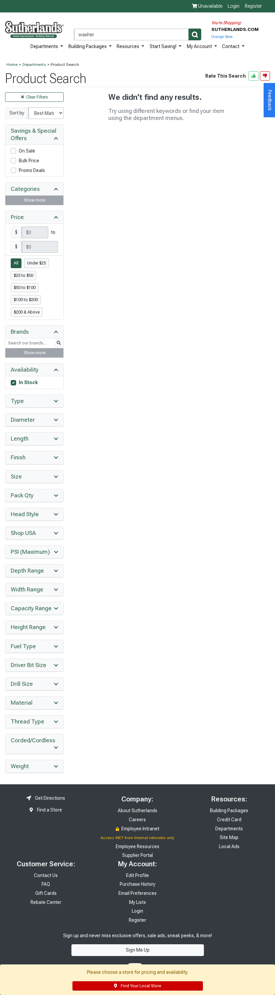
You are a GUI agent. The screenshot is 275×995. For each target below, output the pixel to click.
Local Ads (229, 846)
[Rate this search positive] (254, 76)
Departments (45, 46)
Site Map (229, 837)
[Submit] (194, 34)
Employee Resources (137, 846)
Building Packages (88, 46)
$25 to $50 (23, 275)
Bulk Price (29, 160)
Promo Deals (32, 170)
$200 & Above (27, 312)
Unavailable (209, 6)
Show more (34, 200)
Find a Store (49, 810)
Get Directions (49, 798)
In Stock (28, 382)
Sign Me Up (138, 950)
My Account (200, 46)
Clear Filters (36, 97)
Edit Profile (137, 875)
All (16, 263)
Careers (137, 819)
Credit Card (229, 819)
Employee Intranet (139, 828)
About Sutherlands (137, 810)
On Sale (27, 151)
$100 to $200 (26, 299)
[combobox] (137, 34)
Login (233, 6)
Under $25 (36, 263)
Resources (128, 46)
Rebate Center (46, 902)
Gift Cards (46, 893)
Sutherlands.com (235, 29)
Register (253, 6)
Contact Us (46, 875)
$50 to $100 (25, 287)
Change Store (221, 37)
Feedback (270, 100)
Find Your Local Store (140, 986)
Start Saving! (163, 46)
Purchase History (137, 884)
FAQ (46, 884)
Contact (231, 46)
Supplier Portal (137, 855)
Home (11, 64)
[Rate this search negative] (265, 76)
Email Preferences (137, 893)
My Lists (137, 902)
